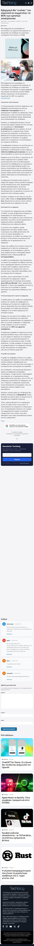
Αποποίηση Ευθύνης (15, 935)
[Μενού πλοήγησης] (31, 3)
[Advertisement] (17, 542)
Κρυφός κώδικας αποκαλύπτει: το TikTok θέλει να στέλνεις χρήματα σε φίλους (16, 836)
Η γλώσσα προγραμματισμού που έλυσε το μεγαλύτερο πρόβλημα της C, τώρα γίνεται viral (16, 874)
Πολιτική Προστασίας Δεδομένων (17, 932)
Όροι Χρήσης (6, 932)
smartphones (5, 98)
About (16, 939)
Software (4, 25)
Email (2, 720)
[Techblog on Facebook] (3, 926)
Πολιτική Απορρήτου (24, 463)
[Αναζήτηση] (26, 3)
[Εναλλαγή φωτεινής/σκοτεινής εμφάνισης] (28, 3)
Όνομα (3, 712)
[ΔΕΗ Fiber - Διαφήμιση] (17, 49)
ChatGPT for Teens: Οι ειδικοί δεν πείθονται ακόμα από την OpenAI (17, 765)
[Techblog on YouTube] (11, 926)
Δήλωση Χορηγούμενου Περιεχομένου (16, 934)
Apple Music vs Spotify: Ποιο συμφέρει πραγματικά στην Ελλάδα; (16, 800)
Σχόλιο (3, 692)
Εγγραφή (17, 459)
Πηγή (3, 421)
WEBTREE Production (23, 939)
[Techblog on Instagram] (7, 926)
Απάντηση (9, 634)
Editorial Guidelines (25, 935)
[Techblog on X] (15, 926)
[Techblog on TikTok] (18, 926)
